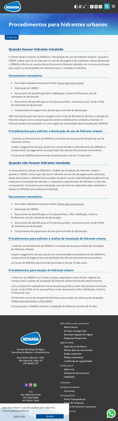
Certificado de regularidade (78, 361)
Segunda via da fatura (75, 346)
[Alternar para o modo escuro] (76, 6)
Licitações (65, 382)
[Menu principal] (113, 6)
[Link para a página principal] (31, 344)
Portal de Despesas (74, 402)
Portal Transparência (74, 399)
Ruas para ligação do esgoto (78, 334)
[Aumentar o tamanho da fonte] (80, 6)
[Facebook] (92, 7)
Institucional (66, 365)
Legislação (69, 376)
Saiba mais (19, 416)
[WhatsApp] (100, 7)
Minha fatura (71, 327)
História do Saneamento (76, 373)
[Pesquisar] (107, 6)
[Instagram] (96, 7)
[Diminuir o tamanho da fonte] (84, 6)
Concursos (69, 391)
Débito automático (73, 357)
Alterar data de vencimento (78, 350)
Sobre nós (69, 369)
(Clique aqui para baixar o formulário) (32, 301)
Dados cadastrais (72, 353)
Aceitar (50, 416)
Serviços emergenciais (75, 330)
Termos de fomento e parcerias (80, 406)
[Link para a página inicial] (12, 6)
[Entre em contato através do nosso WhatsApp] (111, 417)
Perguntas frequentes (75, 338)
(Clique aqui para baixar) (70, 83)
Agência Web (67, 342)
